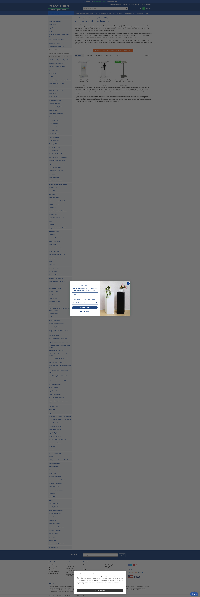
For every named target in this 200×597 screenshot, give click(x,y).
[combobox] (84, 302)
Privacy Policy (80, 586)
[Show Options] (96, 302)
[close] (122, 573)
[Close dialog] (128, 283)
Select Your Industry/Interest (83, 299)
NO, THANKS (84, 311)
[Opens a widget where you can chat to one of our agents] (194, 594)
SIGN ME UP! (84, 307)
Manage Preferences (100, 590)
